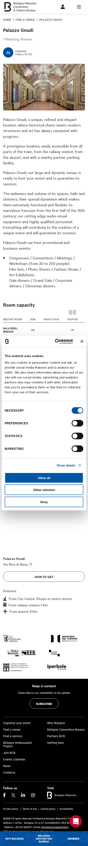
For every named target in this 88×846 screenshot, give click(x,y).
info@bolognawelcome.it (54, 827)
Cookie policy (48, 808)
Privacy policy (10, 808)
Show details (66, 465)
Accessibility (66, 808)
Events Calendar (14, 759)
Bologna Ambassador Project (17, 744)
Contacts (9, 772)
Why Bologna (14, 838)
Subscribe (44, 703)
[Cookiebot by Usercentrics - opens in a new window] (55, 341)
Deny (44, 502)
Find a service (12, 736)
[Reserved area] (63, 6)
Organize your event (16, 723)
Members (73, 838)
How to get (44, 576)
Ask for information (76, 821)
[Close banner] (81, 341)
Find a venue (11, 729)
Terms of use (29, 808)
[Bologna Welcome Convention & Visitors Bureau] (20, 4)
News (7, 766)
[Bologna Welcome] (61, 794)
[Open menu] (79, 6)
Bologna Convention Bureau (44, 838)
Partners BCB (56, 736)
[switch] (77, 423)
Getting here (55, 742)
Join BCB (9, 752)
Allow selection (44, 490)
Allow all (44, 477)
